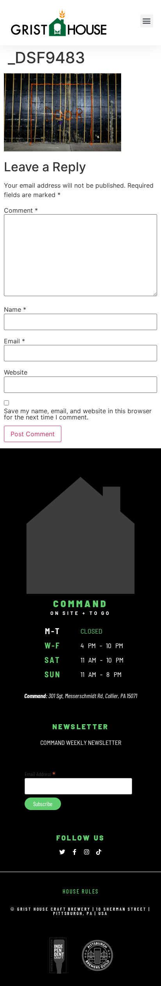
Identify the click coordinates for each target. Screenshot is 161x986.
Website (15, 372)
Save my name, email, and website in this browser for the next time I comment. (78, 414)
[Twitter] (62, 852)
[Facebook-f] (74, 852)
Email (14, 341)
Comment (21, 210)
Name (15, 309)
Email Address (40, 773)
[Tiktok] (99, 852)
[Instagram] (86, 852)
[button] (146, 20)
